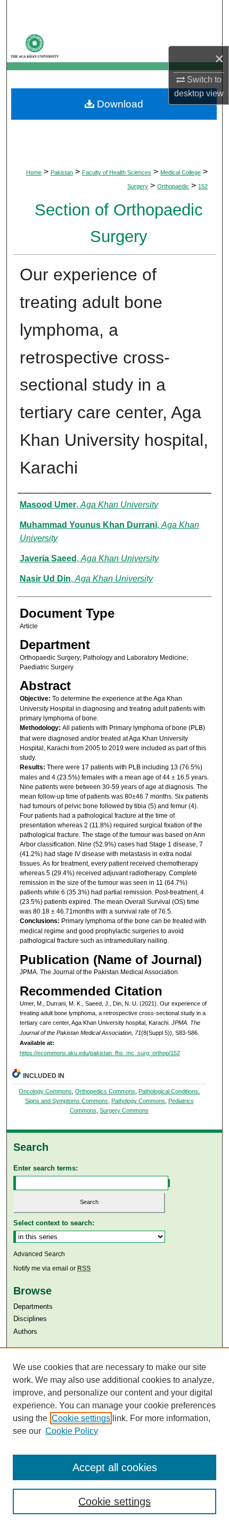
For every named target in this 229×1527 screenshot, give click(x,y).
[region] (114, 1437)
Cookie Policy (71, 1430)
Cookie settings (81, 1418)
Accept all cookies (114, 1467)
